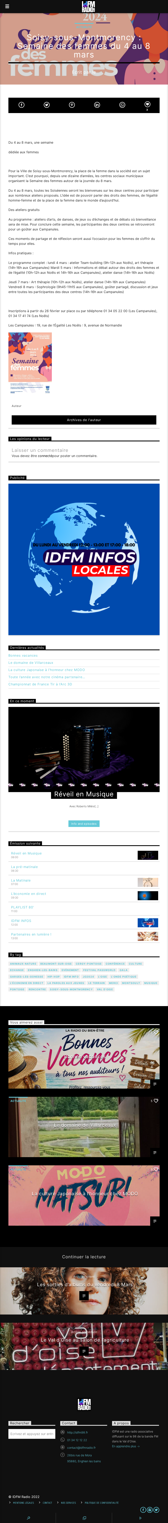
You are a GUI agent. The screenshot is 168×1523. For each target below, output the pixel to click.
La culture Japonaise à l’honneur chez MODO (46, 670)
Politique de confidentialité (102, 1503)
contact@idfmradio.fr (81, 1447)
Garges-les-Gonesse (26, 976)
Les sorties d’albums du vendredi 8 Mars (85, 1284)
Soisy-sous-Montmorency (71, 989)
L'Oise (102, 976)
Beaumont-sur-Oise (56, 963)
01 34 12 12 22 (77, 1440)
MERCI (113, 983)
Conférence (115, 963)
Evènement (70, 970)
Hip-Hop (54, 976)
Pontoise (17, 989)
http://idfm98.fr (77, 1432)
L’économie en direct (28, 894)
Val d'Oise (105, 989)
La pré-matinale (24, 867)
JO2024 (88, 976)
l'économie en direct (26, 983)
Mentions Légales (23, 1503)
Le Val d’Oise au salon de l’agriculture (85, 1340)
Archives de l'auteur (84, 420)
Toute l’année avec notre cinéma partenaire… (46, 677)
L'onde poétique (123, 976)
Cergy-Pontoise (89, 963)
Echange (17, 970)
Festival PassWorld (99, 970)
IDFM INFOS (21, 921)
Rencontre (37, 989)
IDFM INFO (71, 976)
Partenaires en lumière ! (31, 934)
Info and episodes (83, 823)
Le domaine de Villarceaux (30, 663)
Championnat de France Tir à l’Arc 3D (40, 684)
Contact (47, 1503)
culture (135, 963)
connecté (45, 456)
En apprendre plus (124, 1446)
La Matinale (21, 880)
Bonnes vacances (23, 655)
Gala (124, 970)
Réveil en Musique (26, 853)
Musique (150, 983)
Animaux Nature (23, 963)
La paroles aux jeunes (66, 983)
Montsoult (131, 983)
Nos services (68, 1503)
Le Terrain (96, 983)
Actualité (84, 27)
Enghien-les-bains (42, 970)
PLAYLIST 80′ (22, 907)
